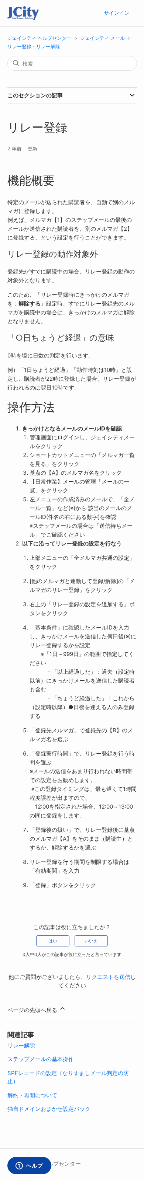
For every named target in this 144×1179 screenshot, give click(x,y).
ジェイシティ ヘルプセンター (39, 38)
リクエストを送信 (108, 976)
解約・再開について (32, 1095)
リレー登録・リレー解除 (33, 46)
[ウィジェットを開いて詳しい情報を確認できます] (29, 1166)
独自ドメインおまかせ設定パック (48, 1108)
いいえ (91, 940)
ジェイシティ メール (102, 38)
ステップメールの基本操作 (40, 1059)
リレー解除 (21, 1045)
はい (52, 940)
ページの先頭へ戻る (33, 1010)
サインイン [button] (117, 13)
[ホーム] (23, 13)
